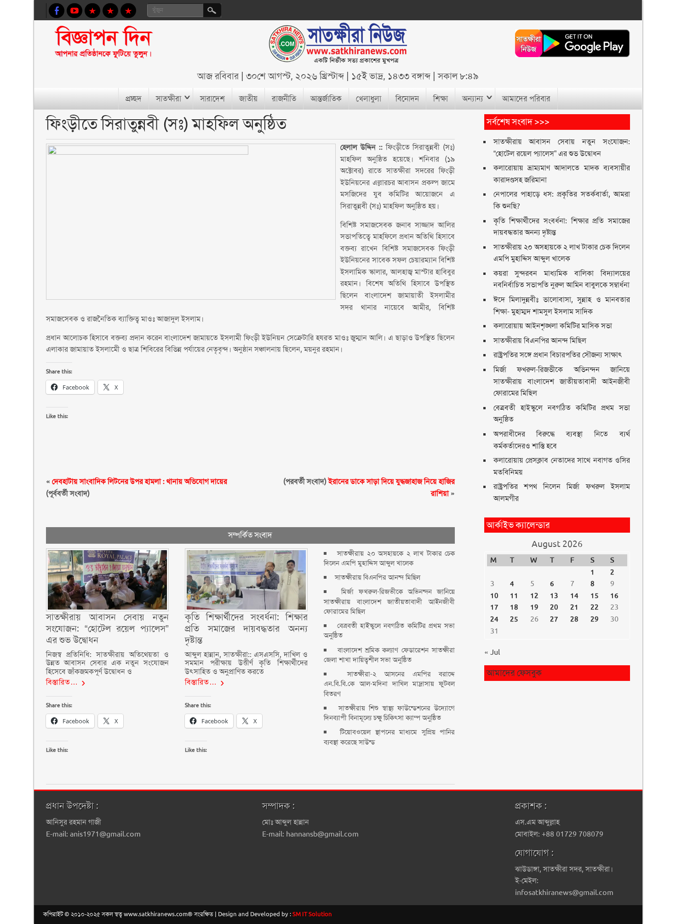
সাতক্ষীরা (168, 98)
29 (594, 619)
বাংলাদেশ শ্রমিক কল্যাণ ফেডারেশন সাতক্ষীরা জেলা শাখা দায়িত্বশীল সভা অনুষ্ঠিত (389, 654)
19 (534, 607)
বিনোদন (407, 98)
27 (554, 619)
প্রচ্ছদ (134, 98)
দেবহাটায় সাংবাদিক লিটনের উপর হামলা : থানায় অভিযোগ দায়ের (139, 481)
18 (514, 607)
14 (574, 595)
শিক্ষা (440, 98)
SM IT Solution (312, 914)
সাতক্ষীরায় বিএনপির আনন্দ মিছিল (377, 577)
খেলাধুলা (368, 98)
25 (514, 619)
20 (554, 607)
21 (574, 607)
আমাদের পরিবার (526, 98)
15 (594, 595)
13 (554, 595)
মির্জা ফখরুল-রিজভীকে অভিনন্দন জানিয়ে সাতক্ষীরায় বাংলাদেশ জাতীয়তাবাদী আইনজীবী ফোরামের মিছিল (389, 601)
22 (594, 607)
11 (514, 595)
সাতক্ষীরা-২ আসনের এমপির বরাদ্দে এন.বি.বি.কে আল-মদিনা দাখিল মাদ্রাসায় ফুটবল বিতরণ (389, 683)
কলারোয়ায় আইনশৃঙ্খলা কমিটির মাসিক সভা (552, 326)
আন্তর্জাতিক (326, 98)
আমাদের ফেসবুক (514, 673)
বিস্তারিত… (62, 682)
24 (494, 619)
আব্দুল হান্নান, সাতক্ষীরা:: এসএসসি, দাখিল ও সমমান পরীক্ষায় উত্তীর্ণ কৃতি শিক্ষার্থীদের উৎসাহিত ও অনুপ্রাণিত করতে (246, 663)
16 (614, 595)
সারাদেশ (212, 98)
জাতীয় (248, 98)
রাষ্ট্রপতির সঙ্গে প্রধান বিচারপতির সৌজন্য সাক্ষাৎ (557, 355)
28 (574, 619)
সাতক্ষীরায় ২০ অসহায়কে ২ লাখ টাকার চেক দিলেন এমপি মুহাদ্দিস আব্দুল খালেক (389, 558)
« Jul (492, 652)
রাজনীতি (284, 98)
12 (534, 595)
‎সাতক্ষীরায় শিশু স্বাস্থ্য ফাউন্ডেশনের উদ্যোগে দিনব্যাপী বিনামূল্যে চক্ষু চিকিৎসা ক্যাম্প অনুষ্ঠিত (389, 712)
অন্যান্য (472, 98)
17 (494, 607)
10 (494, 595)
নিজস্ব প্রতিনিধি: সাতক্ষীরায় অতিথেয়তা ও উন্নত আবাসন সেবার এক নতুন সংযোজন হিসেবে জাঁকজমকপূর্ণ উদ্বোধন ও (107, 663)
